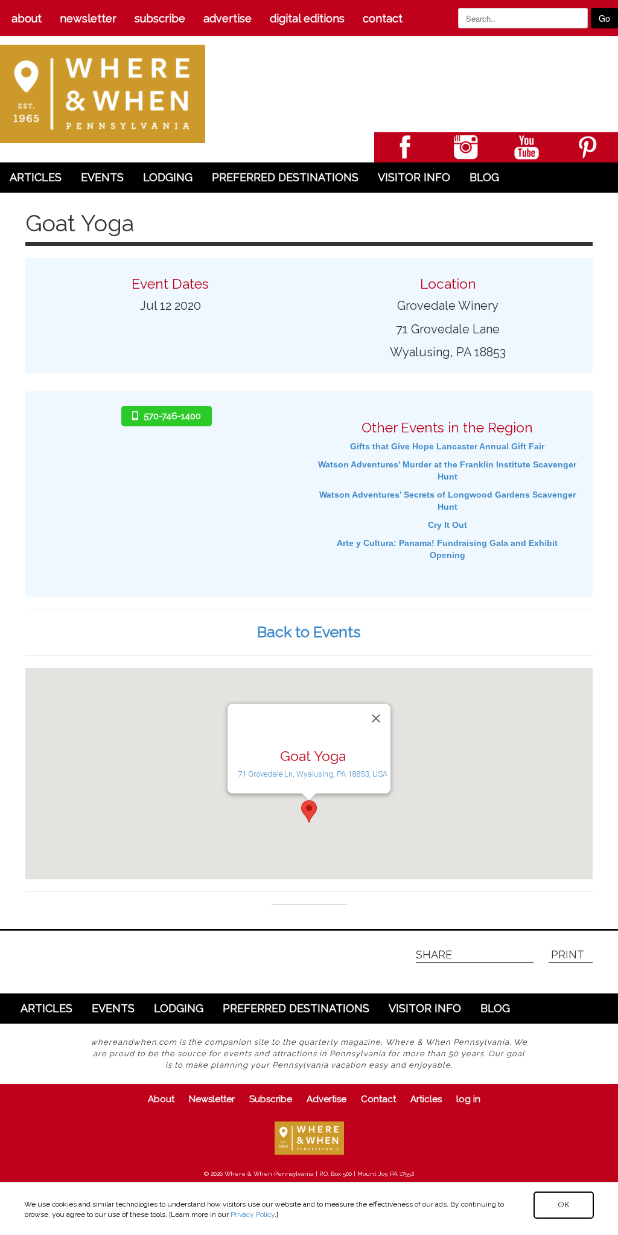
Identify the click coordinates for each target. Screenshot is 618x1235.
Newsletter (88, 18)
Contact (383, 18)
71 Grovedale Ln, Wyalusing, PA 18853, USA (312, 773)
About (26, 18)
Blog (484, 177)
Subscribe (160, 18)
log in (468, 1099)
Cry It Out (447, 525)
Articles (36, 177)
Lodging (168, 177)
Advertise (227, 18)
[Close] (376, 718)
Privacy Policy (253, 1214)
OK (563, 1204)
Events (102, 177)
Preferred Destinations (285, 177)
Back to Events (309, 632)
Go (604, 18)
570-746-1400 (172, 416)
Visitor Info (414, 177)
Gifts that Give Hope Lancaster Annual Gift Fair (447, 446)
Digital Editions (307, 18)
